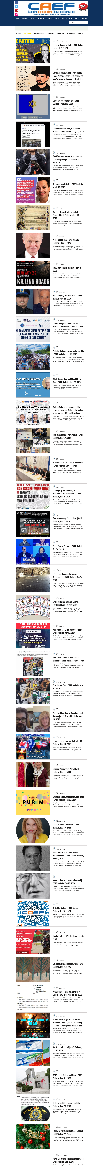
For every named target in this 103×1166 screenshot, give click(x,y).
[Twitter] (16, 6)
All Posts (18, 33)
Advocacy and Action (39, 33)
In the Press (51, 33)
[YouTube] (16, 10)
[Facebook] (16, 2)
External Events (71, 33)
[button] (25, 19)
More (79, 33)
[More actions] (84, 41)
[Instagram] (16, 14)
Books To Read (60, 33)
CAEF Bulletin (27, 33)
